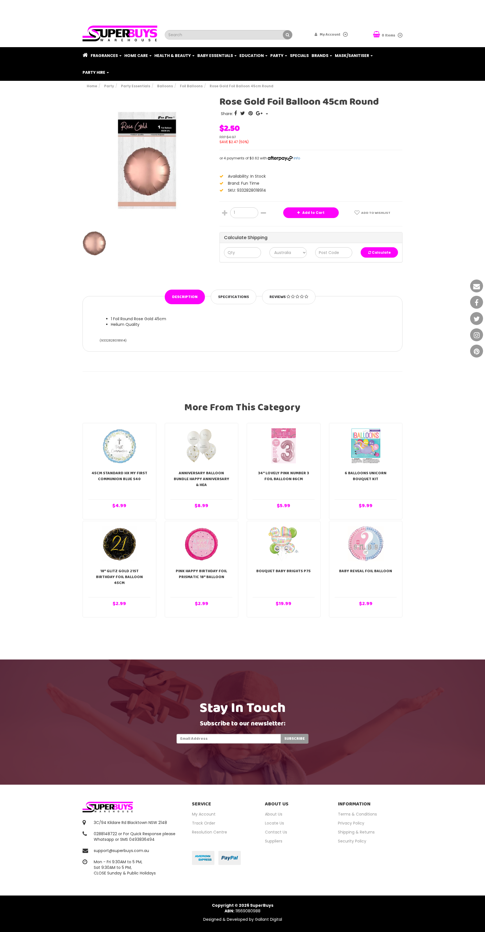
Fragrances (105, 55)
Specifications (233, 297)
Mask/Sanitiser (352, 55)
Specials (299, 55)
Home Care (136, 55)
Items (389, 35)
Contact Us (276, 832)
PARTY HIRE (94, 72)
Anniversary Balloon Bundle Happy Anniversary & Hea (201, 479)
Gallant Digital (268, 919)
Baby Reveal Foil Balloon (365, 571)
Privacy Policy (351, 823)
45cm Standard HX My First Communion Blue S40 (119, 476)
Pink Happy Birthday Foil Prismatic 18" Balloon (201, 574)
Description (185, 297)
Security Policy (352, 841)
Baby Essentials (215, 55)
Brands (320, 55)
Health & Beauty (173, 55)
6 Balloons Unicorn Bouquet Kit (365, 476)
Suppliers (273, 841)
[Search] (287, 35)
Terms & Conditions (357, 814)
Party (277, 55)
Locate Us (274, 823)
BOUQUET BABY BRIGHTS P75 (283, 571)
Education (252, 55)
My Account (204, 814)
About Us (273, 814)
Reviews (278, 297)
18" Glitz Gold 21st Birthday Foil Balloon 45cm (119, 577)
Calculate (381, 252)
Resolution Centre (209, 832)
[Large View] (95, 244)
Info (297, 158)
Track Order (203, 823)
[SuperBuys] (120, 32)
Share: (227, 113)
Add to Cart (312, 212)
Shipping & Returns (356, 832)
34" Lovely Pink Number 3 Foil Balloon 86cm (283, 476)
